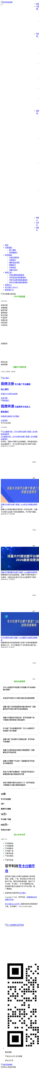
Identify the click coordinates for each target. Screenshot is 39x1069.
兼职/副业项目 (14, 262)
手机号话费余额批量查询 (18, 280)
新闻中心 (8, 285)
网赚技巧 (12, 265)
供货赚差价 (13, 252)
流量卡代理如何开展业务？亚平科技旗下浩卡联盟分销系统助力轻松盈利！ (19, 719)
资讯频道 (8, 255)
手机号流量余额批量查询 (18, 282)
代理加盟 (8, 247)
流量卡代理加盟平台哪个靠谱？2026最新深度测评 (19, 572)
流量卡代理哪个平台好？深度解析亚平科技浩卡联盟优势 (19, 762)
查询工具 (8, 272)
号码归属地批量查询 (16, 275)
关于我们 (11, 287)
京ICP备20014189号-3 (13, 904)
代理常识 (12, 260)
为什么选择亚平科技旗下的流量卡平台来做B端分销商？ (19, 688)
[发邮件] (21, 958)
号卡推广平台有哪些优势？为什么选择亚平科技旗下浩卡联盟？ (19, 730)
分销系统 (12, 267)
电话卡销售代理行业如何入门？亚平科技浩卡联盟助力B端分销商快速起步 (19, 784)
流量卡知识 (13, 270)
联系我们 (9, 290)
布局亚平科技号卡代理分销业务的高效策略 (19, 698)
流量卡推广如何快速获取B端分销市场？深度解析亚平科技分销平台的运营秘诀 (19, 708)
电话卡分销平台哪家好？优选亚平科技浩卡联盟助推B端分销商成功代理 (19, 773)
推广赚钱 (12, 250)
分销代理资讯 (14, 257)
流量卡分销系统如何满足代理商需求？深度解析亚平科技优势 (19, 751)
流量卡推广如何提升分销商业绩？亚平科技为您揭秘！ (19, 740)
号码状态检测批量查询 (17, 277)
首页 (6, 245)
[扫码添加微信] (19, 1064)
